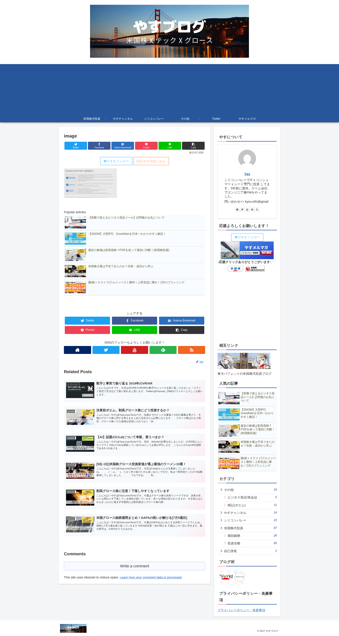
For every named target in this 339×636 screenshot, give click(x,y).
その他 (250, 490)
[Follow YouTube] (134, 350)
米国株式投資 (250, 528)
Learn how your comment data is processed (151, 577)
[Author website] (77, 350)
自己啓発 (250, 551)
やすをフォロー (118, 161)
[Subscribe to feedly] (163, 350)
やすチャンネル (250, 513)
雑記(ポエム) (252, 505)
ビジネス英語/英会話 (252, 497)
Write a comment (134, 566)
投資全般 (252, 543)
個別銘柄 (252, 536)
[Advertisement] (169, 89)
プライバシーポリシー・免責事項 (241, 610)
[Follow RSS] (191, 350)
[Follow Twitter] (106, 350)
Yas (247, 174)
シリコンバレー (250, 520)
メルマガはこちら (152, 161)
